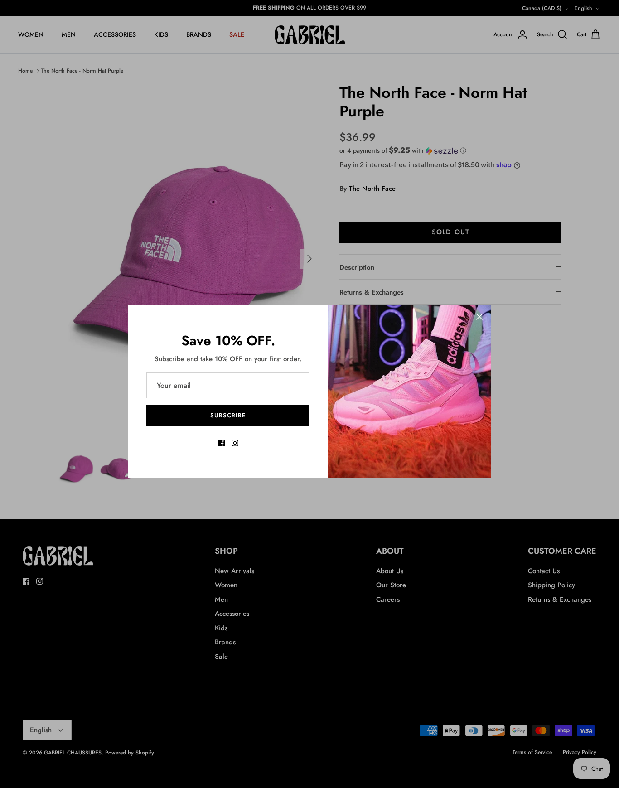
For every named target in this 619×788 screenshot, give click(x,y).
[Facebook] (221, 443)
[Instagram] (235, 443)
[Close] (479, 317)
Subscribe (228, 415)
